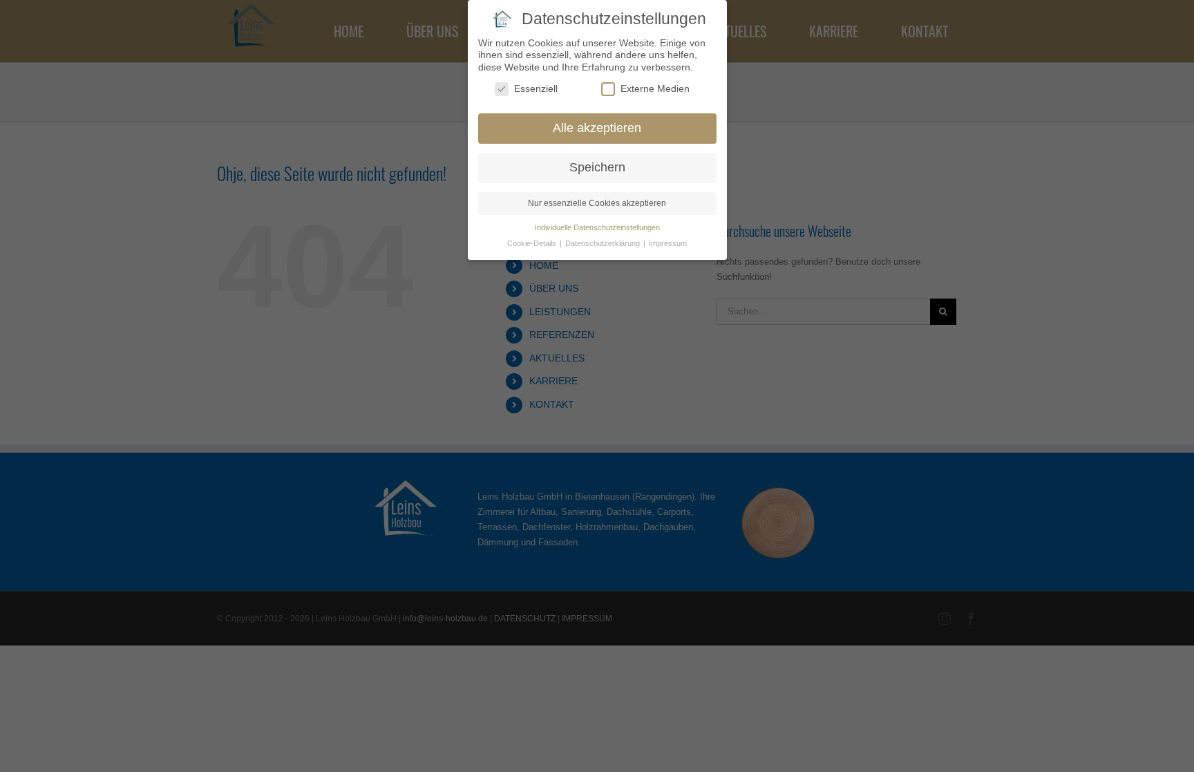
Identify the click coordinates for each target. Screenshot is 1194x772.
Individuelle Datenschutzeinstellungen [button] (597, 227)
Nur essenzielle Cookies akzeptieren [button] (597, 203)
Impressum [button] (668, 243)
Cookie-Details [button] (532, 243)
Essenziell (536, 88)
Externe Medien (655, 88)
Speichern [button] (597, 167)
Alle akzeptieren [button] (597, 128)
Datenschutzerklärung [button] (603, 243)
